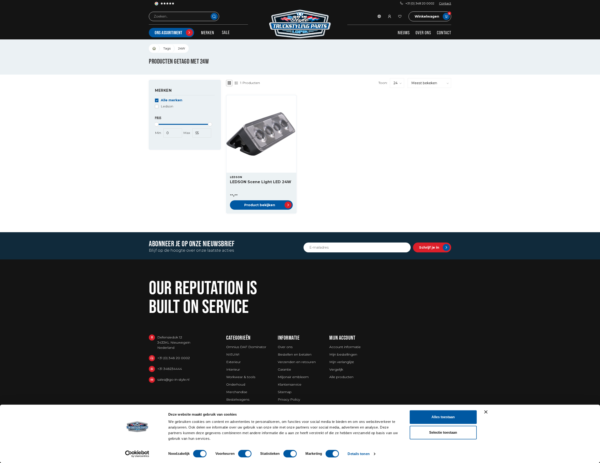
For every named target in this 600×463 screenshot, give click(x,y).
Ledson (167, 106)
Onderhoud (235, 384)
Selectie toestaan (443, 432)
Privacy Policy (289, 399)
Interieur (233, 369)
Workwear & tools (240, 377)
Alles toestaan (443, 417)
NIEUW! (232, 354)
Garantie (284, 369)
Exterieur (233, 362)
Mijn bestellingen (343, 354)
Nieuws (404, 32)
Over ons (423, 32)
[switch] (244, 453)
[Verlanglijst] (399, 16)
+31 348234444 (169, 369)
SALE (226, 32)
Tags (167, 48)
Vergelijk (336, 369)
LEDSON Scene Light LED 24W (260, 182)
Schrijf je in (429, 247)
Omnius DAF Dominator (246, 347)
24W (181, 48)
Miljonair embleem (293, 377)
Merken (207, 32)
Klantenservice (289, 384)
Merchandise (236, 392)
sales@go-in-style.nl (173, 379)
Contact (445, 3)
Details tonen (358, 454)
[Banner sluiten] (486, 412)
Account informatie (345, 347)
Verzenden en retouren (297, 362)
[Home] (154, 48)
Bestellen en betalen (294, 354)
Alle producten (341, 377)
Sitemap (285, 392)
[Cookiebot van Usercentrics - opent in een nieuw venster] (137, 453)
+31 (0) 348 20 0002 (419, 3)
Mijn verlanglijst (341, 362)
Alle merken (171, 100)
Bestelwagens (237, 399)
